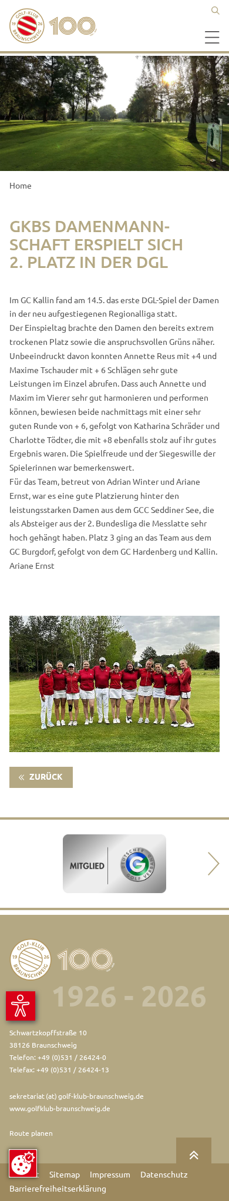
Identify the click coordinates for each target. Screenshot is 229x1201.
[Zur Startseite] (56, 25)
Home (20, 185)
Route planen (31, 1133)
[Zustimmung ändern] (23, 1163)
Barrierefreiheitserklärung (57, 1188)
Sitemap (64, 1174)
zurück (45, 776)
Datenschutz (164, 1174)
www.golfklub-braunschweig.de (59, 1108)
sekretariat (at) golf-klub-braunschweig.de (76, 1096)
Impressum (110, 1174)
